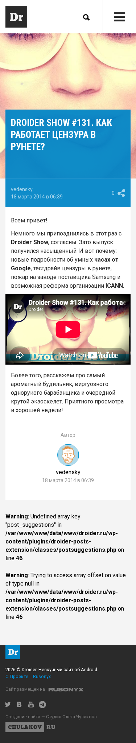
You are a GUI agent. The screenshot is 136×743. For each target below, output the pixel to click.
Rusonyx (42, 676)
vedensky (22, 189)
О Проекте (16, 676)
